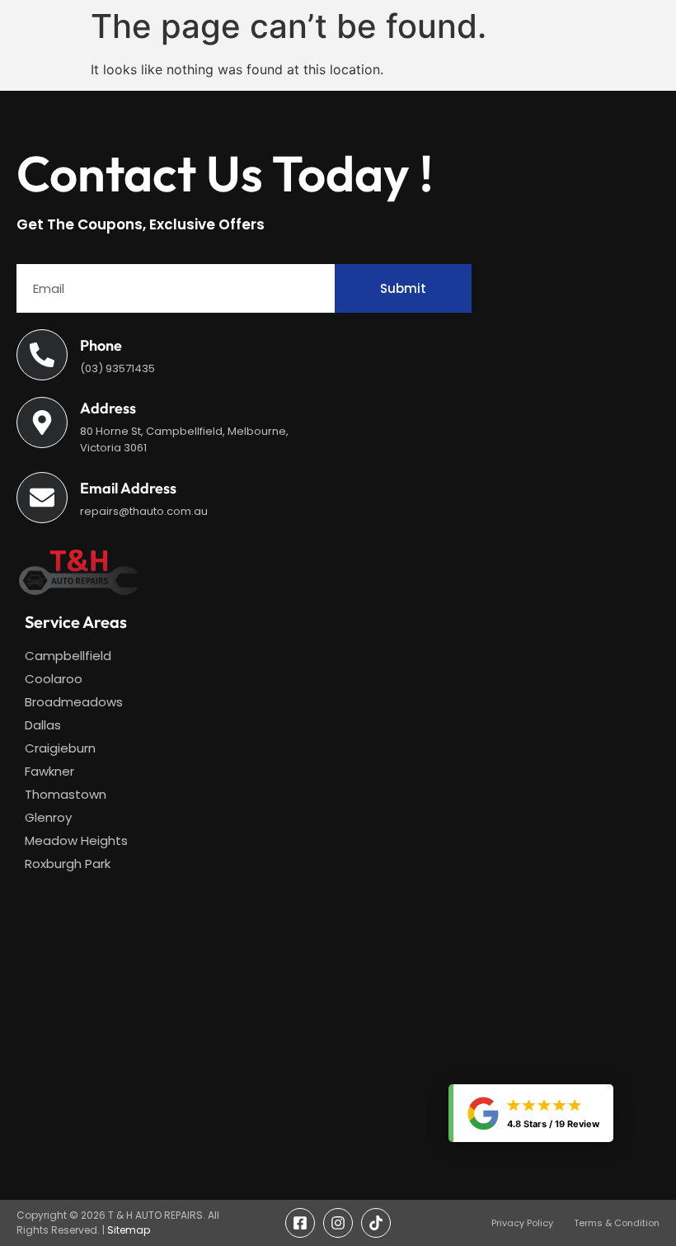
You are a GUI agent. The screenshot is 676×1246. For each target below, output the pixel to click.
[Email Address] (42, 497)
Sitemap (128, 1230)
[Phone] (42, 354)
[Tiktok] (376, 1223)
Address (108, 408)
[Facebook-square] (300, 1223)
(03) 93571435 (117, 368)
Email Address (128, 488)
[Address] (42, 422)
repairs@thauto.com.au (144, 511)
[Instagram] (338, 1223)
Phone (101, 345)
